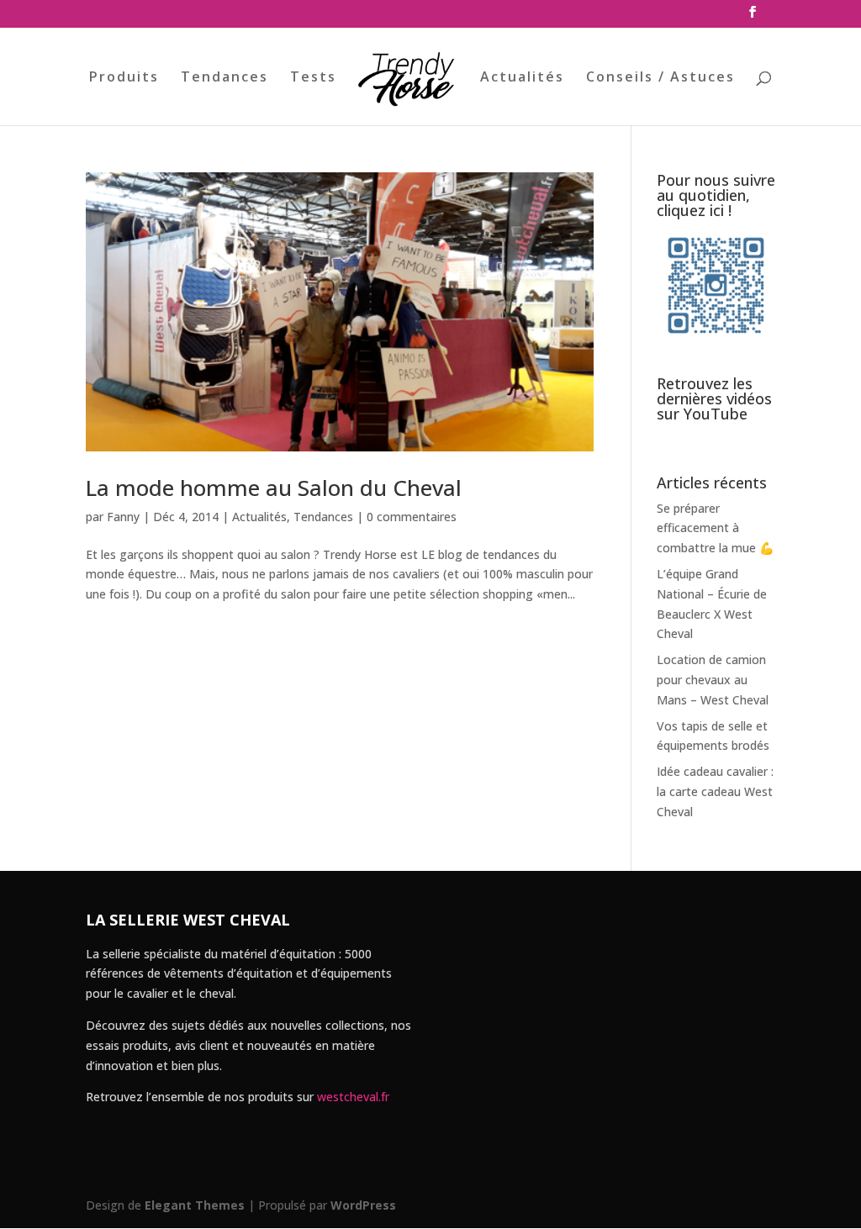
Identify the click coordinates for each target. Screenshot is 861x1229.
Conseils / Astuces (660, 78)
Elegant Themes (195, 1205)
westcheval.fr (353, 1097)
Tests (313, 78)
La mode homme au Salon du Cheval (274, 487)
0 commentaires (412, 517)
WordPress (363, 1205)
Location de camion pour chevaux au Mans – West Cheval (713, 679)
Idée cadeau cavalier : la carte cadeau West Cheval (715, 791)
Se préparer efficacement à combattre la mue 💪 (715, 528)
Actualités (522, 78)
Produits (124, 78)
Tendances (224, 78)
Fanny (123, 517)
